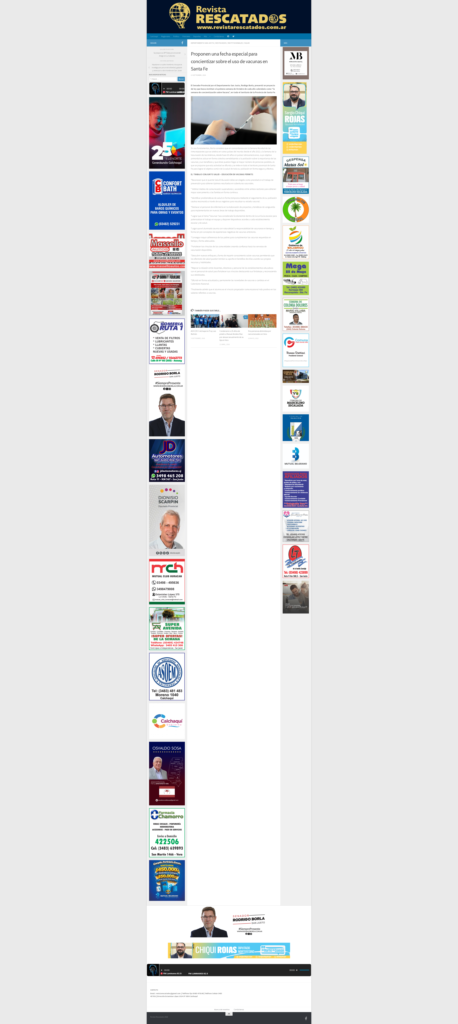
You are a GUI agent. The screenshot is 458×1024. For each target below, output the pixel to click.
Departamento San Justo (202, 43)
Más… (206, 36)
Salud (247, 43)
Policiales (186, 36)
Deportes (197, 36)
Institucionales (235, 43)
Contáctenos (219, 36)
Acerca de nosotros (221, 1009)
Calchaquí (154, 36)
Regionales (165, 36)
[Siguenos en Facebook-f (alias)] (182, 42)
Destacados (220, 43)
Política (176, 36)
